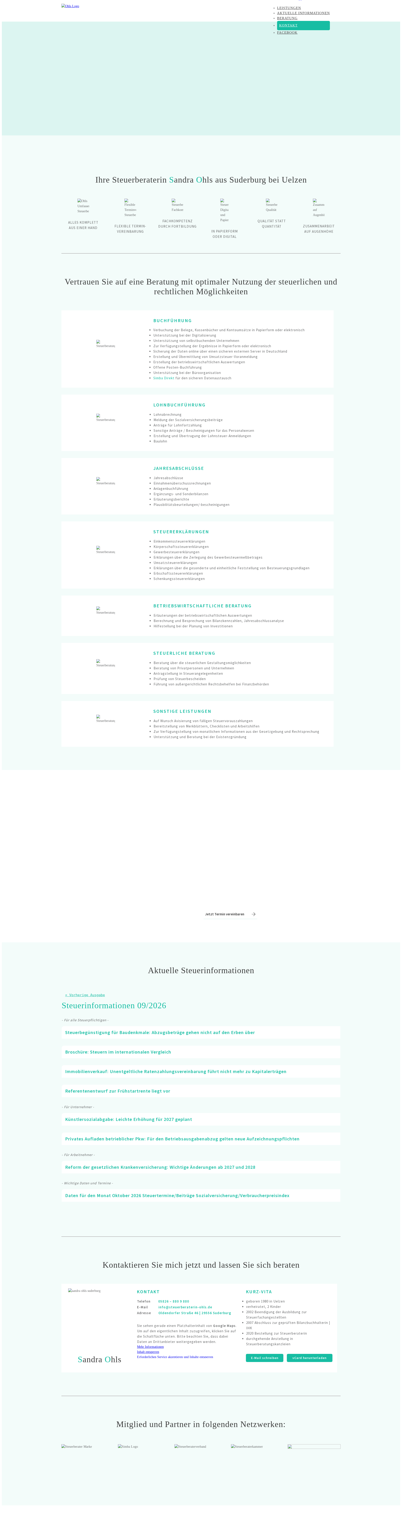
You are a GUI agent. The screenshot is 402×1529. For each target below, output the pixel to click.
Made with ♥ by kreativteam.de (141, 1516)
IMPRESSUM (302, 1516)
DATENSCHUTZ (327, 1516)
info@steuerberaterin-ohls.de (185, 1307)
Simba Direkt (163, 378)
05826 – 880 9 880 (173, 1301)
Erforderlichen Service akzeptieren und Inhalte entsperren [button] (175, 1357)
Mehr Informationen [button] (150, 1347)
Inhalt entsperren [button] (148, 1352)
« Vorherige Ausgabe (85, 995)
